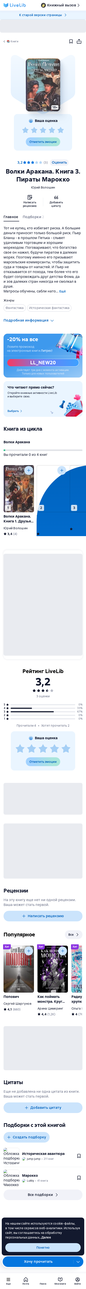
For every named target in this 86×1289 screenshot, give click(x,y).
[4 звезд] (51, 130)
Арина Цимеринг (50, 1008)
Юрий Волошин (43, 187)
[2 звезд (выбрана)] (28, 162)
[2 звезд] (34, 130)
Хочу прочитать (38, 1261)
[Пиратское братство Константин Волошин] (52, 488)
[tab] (11, 217)
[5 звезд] (60, 130)
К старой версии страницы (40, 15)
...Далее (45, 1237)
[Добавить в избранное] (71, 41)
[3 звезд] (43, 130)
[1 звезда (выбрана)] (24, 162)
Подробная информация (26, 320)
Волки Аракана (17, 442)
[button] (43, 84)
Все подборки (40, 1194)
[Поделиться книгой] (78, 41)
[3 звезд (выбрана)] (32, 162)
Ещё (62, 291)
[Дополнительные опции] (78, 1261)
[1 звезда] (25, 130)
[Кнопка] (28, 470)
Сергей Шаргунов (18, 1004)
